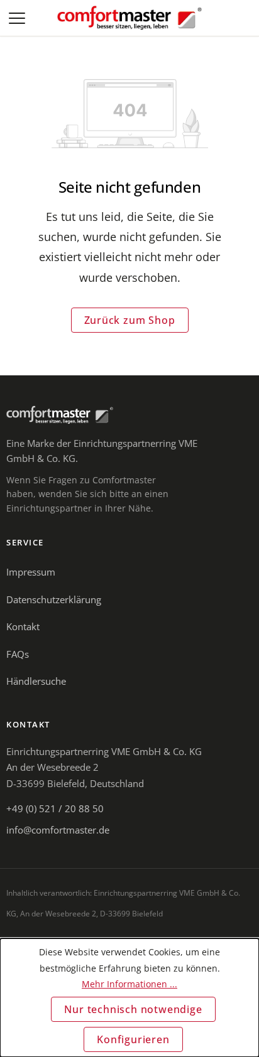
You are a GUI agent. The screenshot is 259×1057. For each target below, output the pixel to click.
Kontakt (23, 626)
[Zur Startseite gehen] (129, 18)
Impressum (30, 572)
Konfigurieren (133, 1039)
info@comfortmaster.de (57, 830)
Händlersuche (36, 681)
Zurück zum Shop (129, 320)
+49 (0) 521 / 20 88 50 (55, 808)
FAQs (17, 654)
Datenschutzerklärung (53, 599)
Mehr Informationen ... (129, 984)
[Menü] (18, 18)
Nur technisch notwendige (133, 1009)
